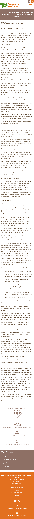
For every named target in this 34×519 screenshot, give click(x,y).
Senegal (7, 466)
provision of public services (13, 459)
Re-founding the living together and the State (17, 427)
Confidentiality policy (17, 492)
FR (32, 1)
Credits (17, 495)
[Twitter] (19, 501)
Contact (17, 490)
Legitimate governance (17, 409)
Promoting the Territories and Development (17, 444)
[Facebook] (15, 501)
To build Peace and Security (17, 436)
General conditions (17, 488)
